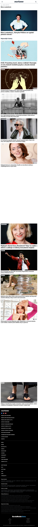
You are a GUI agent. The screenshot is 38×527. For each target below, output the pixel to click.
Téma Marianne (4, 459)
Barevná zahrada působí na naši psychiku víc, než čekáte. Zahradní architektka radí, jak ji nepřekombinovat (15, 506)
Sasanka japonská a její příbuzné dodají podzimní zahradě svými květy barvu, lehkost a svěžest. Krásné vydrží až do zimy (17, 500)
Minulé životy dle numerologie (11, 485)
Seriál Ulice (27, 485)
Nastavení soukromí (5, 432)
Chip (2, 471)
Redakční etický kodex (6, 428)
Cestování (22, 480)
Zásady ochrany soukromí (7, 430)
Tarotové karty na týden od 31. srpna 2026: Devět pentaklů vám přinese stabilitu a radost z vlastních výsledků (16, 496)
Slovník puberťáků (8, 480)
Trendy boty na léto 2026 (4, 486)
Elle (2, 467)
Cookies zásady (4, 436)
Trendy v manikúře (3, 485)
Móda (2, 442)
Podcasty (3, 457)
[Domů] (19, 1)
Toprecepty (3, 475)
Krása (2, 444)
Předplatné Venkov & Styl (7, 419)
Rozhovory (3, 450)
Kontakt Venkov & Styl (6, 426)
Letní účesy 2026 (17, 486)
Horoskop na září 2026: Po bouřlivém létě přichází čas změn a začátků (10, 505)
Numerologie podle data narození (29, 480)
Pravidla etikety (3, 480)
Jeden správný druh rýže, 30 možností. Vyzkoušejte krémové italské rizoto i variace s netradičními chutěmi (15, 510)
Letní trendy (7, 481)
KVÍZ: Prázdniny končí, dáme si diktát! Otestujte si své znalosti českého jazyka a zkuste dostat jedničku (15, 495)
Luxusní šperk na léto (24, 486)
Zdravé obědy (11, 481)
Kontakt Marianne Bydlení (7, 424)
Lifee (2, 473)
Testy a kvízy (13, 480)
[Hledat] (36, 1)
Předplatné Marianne (6, 415)
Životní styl (4, 446)
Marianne (28, 518)
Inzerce (3, 438)
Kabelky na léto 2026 (12, 486)
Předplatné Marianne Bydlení (7, 417)
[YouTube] (5, 413)
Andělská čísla (18, 480)
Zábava (2, 448)
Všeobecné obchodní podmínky (8, 434)
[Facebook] (1, 413)
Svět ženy (3, 469)
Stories (3, 453)
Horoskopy (3, 455)
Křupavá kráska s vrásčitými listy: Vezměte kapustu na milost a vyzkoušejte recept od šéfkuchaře (14, 499)
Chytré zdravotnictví (32, 485)
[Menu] (2, 2)
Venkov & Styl (4, 461)
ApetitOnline (4, 465)
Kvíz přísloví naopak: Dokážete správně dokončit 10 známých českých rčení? (11, 509)
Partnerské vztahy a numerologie (20, 485)
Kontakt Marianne (5, 421)
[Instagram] (3, 413)
